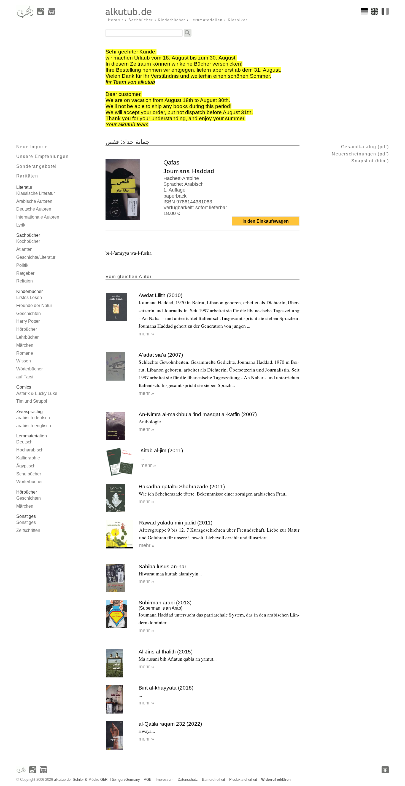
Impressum (165, 779)
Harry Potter (28, 321)
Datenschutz (188, 779)
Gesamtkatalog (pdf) (365, 146)
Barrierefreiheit (213, 779)
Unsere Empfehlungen (42, 156)
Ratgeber (25, 273)
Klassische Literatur (35, 193)
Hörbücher (26, 329)
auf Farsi (24, 377)
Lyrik (20, 225)
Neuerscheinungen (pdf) (360, 154)
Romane (24, 353)
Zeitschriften (28, 530)
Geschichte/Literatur (35, 257)
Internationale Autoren (37, 217)
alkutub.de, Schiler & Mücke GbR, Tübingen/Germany (97, 779)
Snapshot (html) (370, 160)
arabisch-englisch (33, 425)
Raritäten (27, 176)
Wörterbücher (29, 369)
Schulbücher (28, 474)
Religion (24, 281)
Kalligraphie (28, 458)
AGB (148, 779)
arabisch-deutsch (33, 417)
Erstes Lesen (29, 297)
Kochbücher (28, 241)
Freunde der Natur (34, 305)
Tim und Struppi (31, 401)
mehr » (146, 334)
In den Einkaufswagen (265, 221)
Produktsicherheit (243, 779)
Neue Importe (32, 146)
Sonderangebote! (36, 166)
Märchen (24, 345)
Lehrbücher (27, 337)
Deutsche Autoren (33, 209)
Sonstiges (26, 522)
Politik (22, 265)
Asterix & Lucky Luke (36, 393)
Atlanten (24, 249)
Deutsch (24, 442)
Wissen (23, 361)
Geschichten (28, 313)
